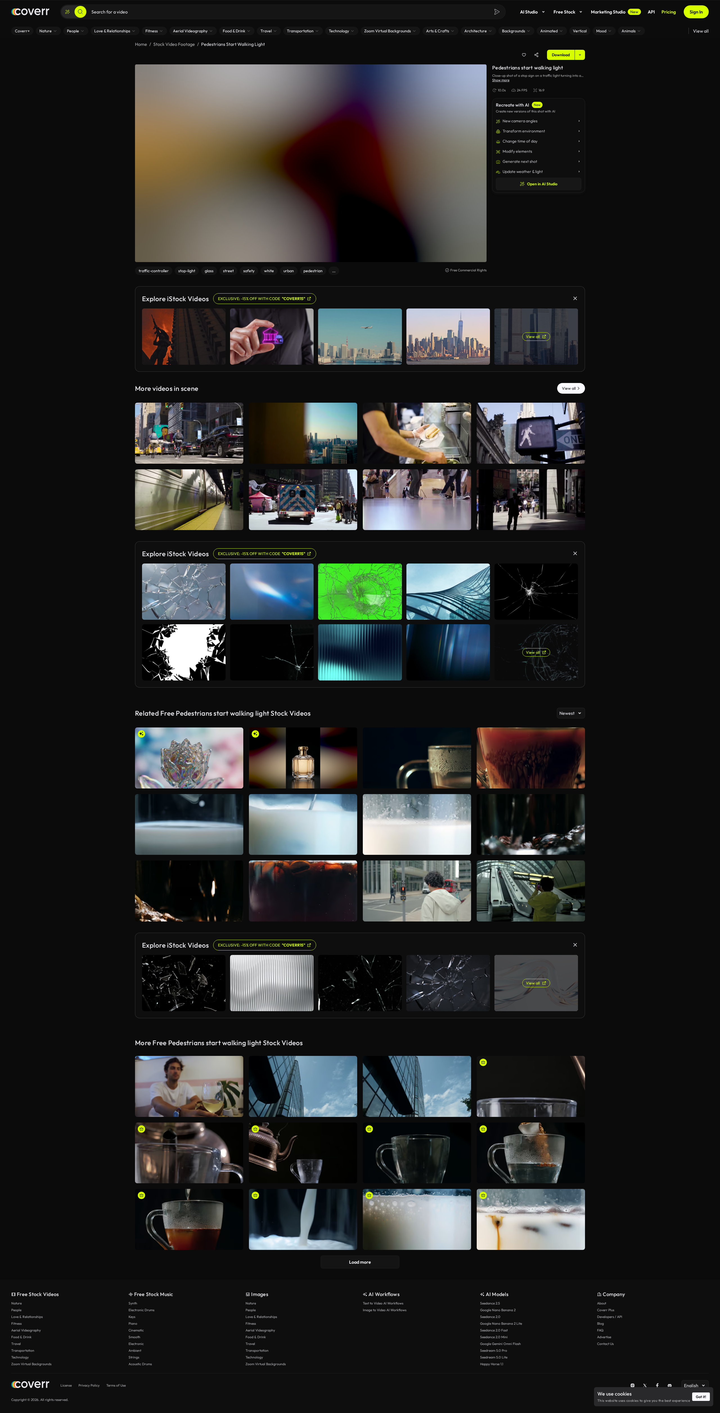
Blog (600, 1335)
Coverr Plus (605, 1322)
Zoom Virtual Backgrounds (31, 1376)
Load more (360, 1274)
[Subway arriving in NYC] (189, 511)
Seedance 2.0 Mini (494, 1349)
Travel (16, 1356)
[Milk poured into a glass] (303, 1231)
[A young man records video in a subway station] (531, 903)
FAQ (600, 1342)
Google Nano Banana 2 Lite (501, 1335)
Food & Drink (21, 1349)
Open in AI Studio (542, 196)
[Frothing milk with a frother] (189, 836)
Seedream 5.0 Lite (493, 1369)
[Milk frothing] (417, 1231)
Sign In (696, 24)
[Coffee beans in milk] (531, 1231)
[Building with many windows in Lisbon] (417, 1098)
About (601, 1315)
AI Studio (529, 24)
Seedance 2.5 (490, 1315)
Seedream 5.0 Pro (493, 1362)
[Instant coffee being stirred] (189, 1231)
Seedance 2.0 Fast (494, 1342)
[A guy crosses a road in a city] (417, 903)
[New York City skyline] (303, 445)
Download (561, 66)
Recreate (189, 469)
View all (701, 43)
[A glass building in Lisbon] (303, 1098)
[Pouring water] (189, 903)
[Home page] (30, 24)
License (66, 1397)
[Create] (67, 24)
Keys (132, 1329)
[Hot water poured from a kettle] (531, 1098)
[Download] (235, 469)
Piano (133, 1335)
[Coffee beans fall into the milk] (417, 836)
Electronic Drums (141, 1322)
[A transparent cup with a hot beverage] (417, 770)
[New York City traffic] (189, 445)
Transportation (22, 1362)
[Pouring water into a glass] (531, 836)
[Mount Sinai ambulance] (303, 511)
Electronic (136, 1356)
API (651, 24)
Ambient (135, 1362)
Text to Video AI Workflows (383, 1315)
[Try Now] (422, 6)
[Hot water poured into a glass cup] (189, 1165)
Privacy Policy (89, 1397)
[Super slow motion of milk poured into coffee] (303, 903)
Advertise (604, 1349)
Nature (16, 1315)
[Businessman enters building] (531, 511)
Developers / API (609, 1329)
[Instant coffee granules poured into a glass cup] (531, 1165)
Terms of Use (116, 1397)
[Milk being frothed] (303, 836)
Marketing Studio (614, 24)
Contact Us (605, 1356)
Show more (500, 92)
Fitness (16, 1335)
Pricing (669, 24)
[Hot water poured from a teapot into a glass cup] (303, 1165)
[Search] (80, 24)
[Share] (536, 67)
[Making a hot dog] (417, 445)
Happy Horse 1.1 (491, 1376)
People (16, 1322)
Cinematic (136, 1342)
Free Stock (564, 24)
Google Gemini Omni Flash (500, 1356)
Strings (134, 1369)
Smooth (134, 1349)
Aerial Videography (26, 1342)
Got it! (701, 1396)
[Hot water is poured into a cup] (417, 1165)
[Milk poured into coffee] (531, 770)
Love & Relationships (27, 1329)
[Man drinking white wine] (189, 1098)
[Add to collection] (524, 67)
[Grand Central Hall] (417, 511)
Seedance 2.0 (490, 1329)
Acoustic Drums (140, 1376)
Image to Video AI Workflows (384, 1322)
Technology (20, 1369)
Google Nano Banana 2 (498, 1322)
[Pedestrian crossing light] (531, 445)
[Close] (582, 6)
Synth (133, 1315)
